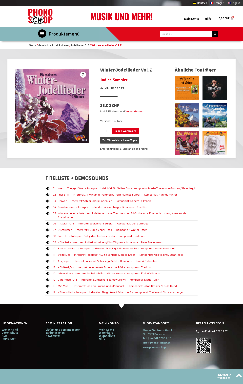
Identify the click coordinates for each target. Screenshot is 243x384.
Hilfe (208, 19)
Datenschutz (10, 332)
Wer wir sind (10, 329)
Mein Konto (191, 19)
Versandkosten (134, 111)
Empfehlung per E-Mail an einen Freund (124, 149)
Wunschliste (107, 335)
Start (32, 45)
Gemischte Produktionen (53, 45)
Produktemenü (64, 33)
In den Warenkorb (125, 131)
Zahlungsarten (55, 332)
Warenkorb (106, 332)
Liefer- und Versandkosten (62, 329)
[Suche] (215, 34)
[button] (83, 75)
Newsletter (52, 335)
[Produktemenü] (42, 33)
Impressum (9, 338)
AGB (4, 335)
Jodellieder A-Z (80, 45)
